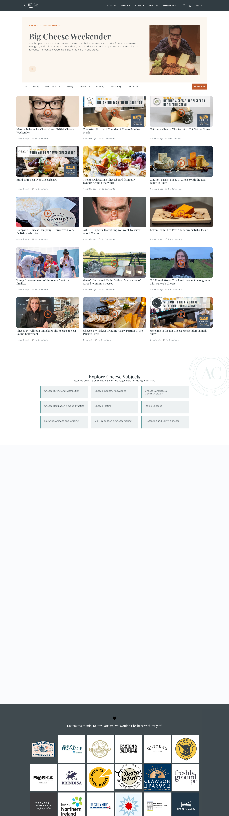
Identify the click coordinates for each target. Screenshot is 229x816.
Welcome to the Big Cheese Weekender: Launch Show (178, 332)
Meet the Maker (53, 86)
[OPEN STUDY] (115, 5)
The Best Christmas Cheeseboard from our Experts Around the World (109, 181)
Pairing (70, 86)
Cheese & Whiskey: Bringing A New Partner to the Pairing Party (113, 332)
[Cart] (189, 5)
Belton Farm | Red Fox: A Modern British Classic (179, 230)
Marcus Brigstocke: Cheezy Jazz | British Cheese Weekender (45, 130)
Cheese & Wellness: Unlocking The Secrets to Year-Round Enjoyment (47, 332)
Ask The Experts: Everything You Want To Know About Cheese (111, 231)
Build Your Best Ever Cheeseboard (36, 179)
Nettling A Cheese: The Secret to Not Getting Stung (180, 129)
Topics (56, 25)
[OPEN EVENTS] (130, 5)
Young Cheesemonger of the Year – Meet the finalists (42, 281)
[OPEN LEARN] (143, 5)
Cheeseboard (133, 86)
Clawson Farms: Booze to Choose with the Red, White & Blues (178, 181)
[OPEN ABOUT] (157, 5)
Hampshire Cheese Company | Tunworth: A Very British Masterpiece (45, 231)
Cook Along (115, 86)
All (25, 86)
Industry (100, 86)
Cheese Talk (84, 86)
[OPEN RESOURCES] (175, 5)
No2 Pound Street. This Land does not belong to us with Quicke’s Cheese (180, 281)
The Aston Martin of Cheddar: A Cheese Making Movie (111, 130)
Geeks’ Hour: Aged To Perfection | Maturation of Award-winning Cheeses (111, 281)
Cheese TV (35, 25)
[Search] (184, 5)
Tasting (36, 86)
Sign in (198, 5)
